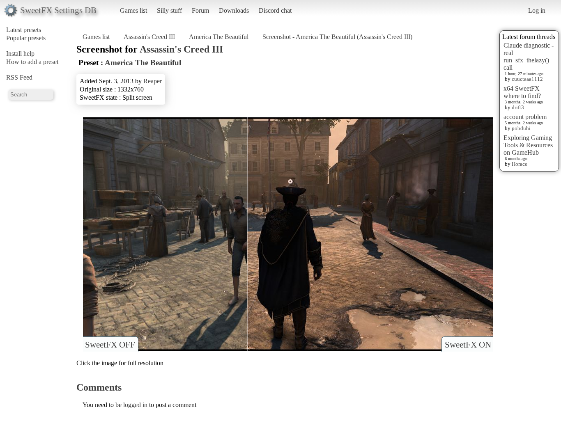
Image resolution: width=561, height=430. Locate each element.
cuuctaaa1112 (527, 79)
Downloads (234, 10)
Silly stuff (169, 10)
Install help (20, 53)
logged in (135, 404)
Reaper (152, 81)
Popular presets (26, 37)
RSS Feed (19, 77)
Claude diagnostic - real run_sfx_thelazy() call (529, 56)
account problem (525, 116)
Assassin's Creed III (149, 36)
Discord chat (275, 10)
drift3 (518, 107)
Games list (133, 10)
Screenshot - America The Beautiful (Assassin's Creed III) (337, 36)
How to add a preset (32, 61)
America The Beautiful (218, 36)
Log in (536, 10)
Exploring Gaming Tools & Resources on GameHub (528, 145)
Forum (200, 10)
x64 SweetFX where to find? (522, 92)
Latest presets (23, 29)
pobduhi (521, 128)
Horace (519, 164)
